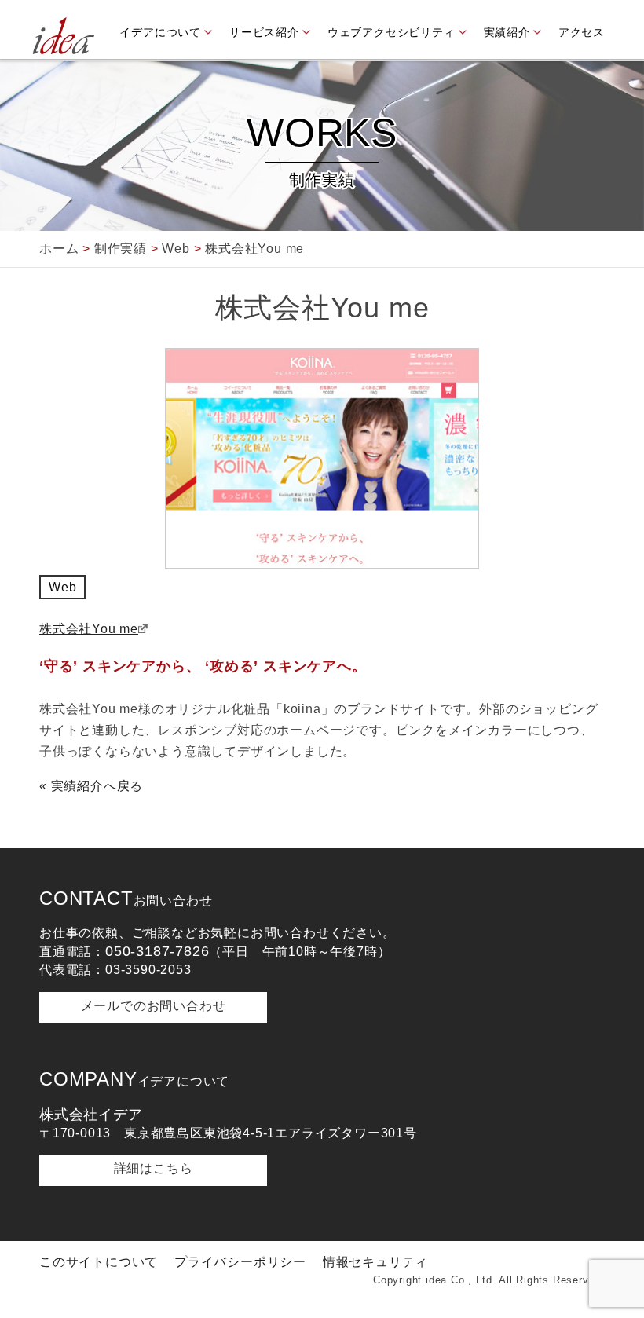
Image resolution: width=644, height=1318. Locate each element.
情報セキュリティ (375, 1262)
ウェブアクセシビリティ (391, 32)
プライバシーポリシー (240, 1262)
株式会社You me (88, 628)
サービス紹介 (264, 32)
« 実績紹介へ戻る (91, 786)
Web (62, 587)
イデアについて (160, 32)
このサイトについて (98, 1262)
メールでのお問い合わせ (153, 1005)
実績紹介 (507, 32)
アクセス (581, 32)
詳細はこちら (153, 1168)
